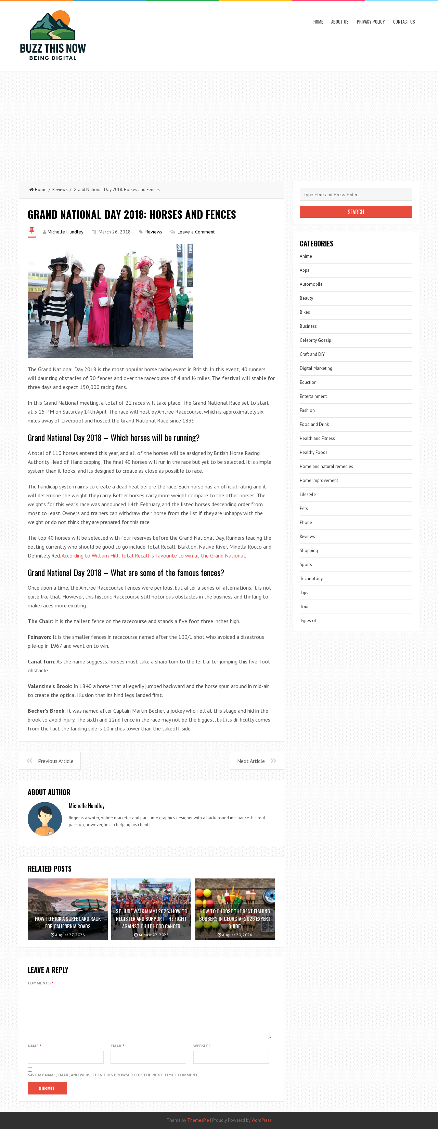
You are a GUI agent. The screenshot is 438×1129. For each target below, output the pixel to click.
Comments (40, 982)
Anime (306, 256)
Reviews (60, 189)
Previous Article (56, 760)
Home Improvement (319, 480)
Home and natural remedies (326, 466)
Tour (304, 606)
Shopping (309, 550)
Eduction (308, 382)
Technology (311, 578)
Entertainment (313, 396)
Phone (306, 522)
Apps (304, 270)
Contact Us (404, 21)
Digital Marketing (316, 368)
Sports (306, 564)
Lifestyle (308, 494)
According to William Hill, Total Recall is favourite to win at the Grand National (153, 555)
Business (308, 326)
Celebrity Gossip (315, 340)
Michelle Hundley (65, 232)
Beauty (306, 298)
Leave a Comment (196, 232)
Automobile (311, 284)
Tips (304, 592)
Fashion (307, 410)
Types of (308, 620)
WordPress (262, 1120)
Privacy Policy (371, 21)
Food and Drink (314, 424)
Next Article (251, 760)
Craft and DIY (312, 354)
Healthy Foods (313, 452)
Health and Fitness (317, 438)
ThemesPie (198, 1120)
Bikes (305, 312)
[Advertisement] (219, 123)
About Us (340, 21)
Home (318, 21)
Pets (304, 508)
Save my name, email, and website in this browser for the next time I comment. (113, 1074)
